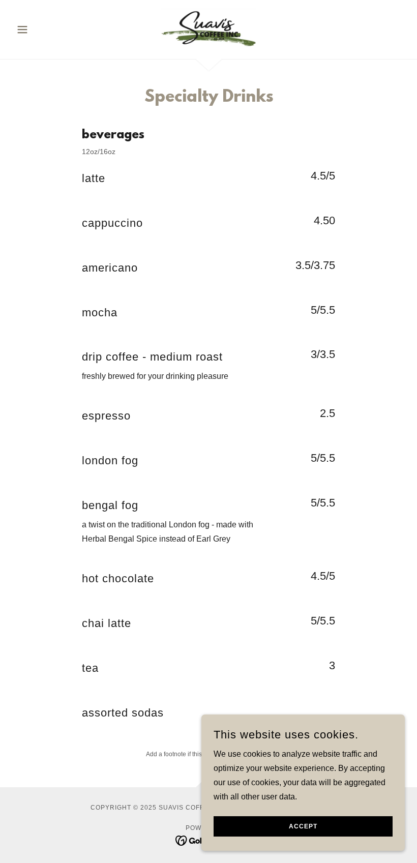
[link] (208, 28)
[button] (41, 29)
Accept (303, 826)
